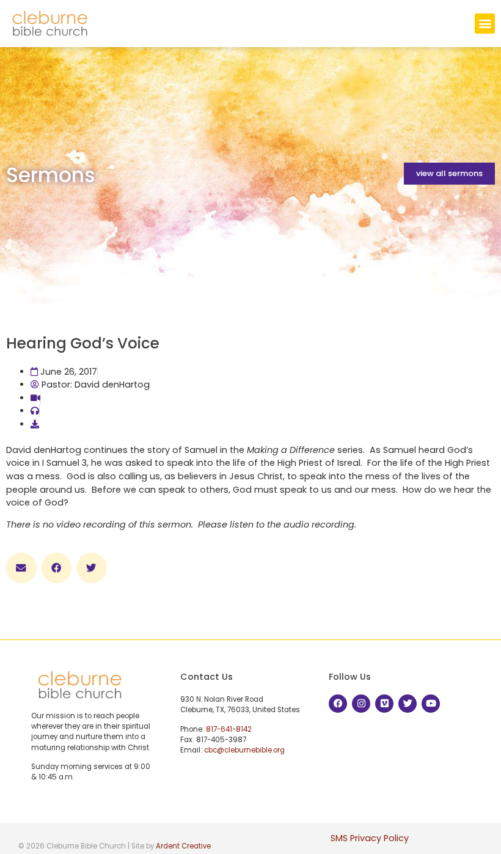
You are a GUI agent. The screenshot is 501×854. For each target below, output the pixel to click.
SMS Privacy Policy (370, 838)
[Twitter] (407, 703)
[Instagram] (361, 703)
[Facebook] (338, 703)
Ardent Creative (183, 846)
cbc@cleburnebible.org (244, 750)
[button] (485, 23)
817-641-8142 (229, 729)
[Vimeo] (384, 703)
